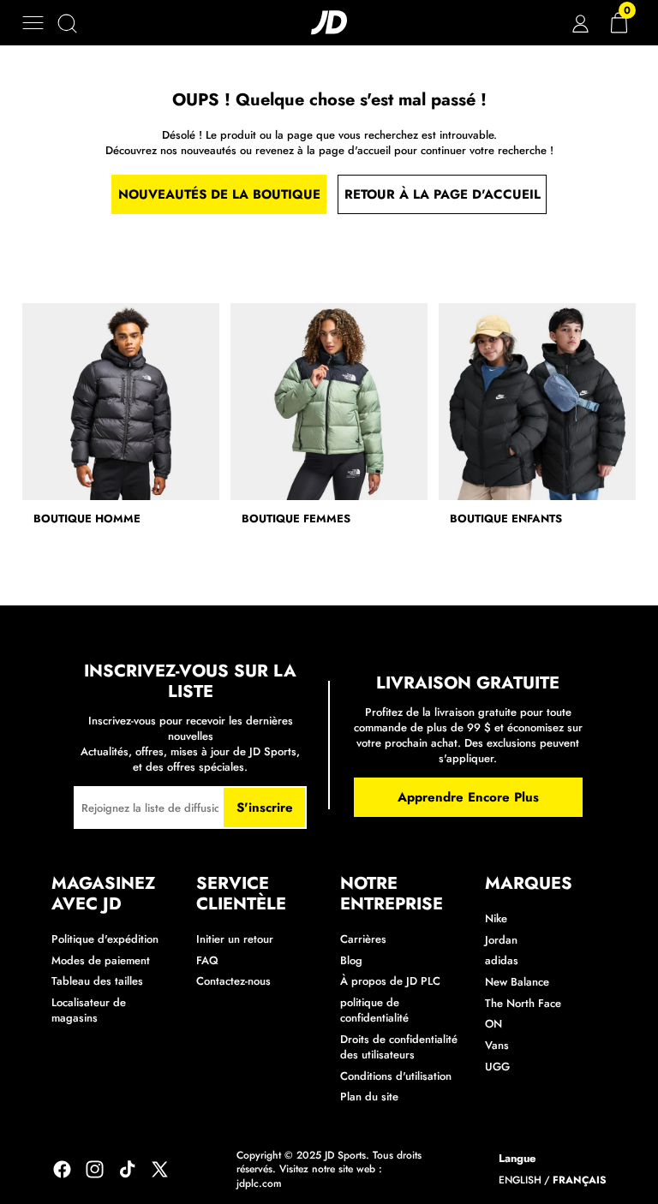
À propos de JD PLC (390, 981)
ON (493, 1024)
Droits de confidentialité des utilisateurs (399, 1047)
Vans (497, 1045)
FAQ (207, 960)
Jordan (501, 940)
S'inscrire (264, 807)
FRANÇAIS (580, 1180)
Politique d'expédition (105, 939)
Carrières (363, 939)
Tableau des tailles (97, 981)
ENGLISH (520, 1180)
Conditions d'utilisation (396, 1076)
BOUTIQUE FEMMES (296, 519)
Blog (351, 960)
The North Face (523, 1003)
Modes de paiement (100, 960)
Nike (496, 918)
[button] (33, 22)
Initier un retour (234, 939)
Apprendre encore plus (468, 797)
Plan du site (369, 1096)
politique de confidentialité (374, 1010)
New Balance (517, 982)
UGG (497, 1066)
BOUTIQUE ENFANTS (506, 519)
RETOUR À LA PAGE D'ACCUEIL (442, 194)
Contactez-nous (233, 981)
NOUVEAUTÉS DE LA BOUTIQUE (219, 194)
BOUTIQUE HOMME (87, 519)
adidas (501, 960)
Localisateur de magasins (88, 1010)
